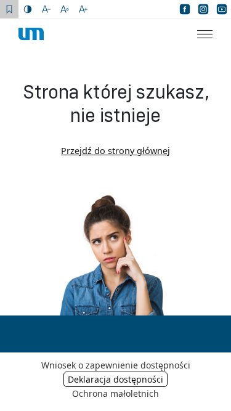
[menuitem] (197, 33)
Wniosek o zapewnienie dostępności (115, 365)
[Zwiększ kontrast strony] (27, 9)
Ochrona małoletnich (115, 393)
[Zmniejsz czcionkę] (46, 9)
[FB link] (185, 9)
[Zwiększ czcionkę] (83, 9)
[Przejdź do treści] (9, 9)
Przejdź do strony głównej (115, 151)
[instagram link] (203, 9)
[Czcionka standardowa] (64, 9)
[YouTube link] (222, 9)
